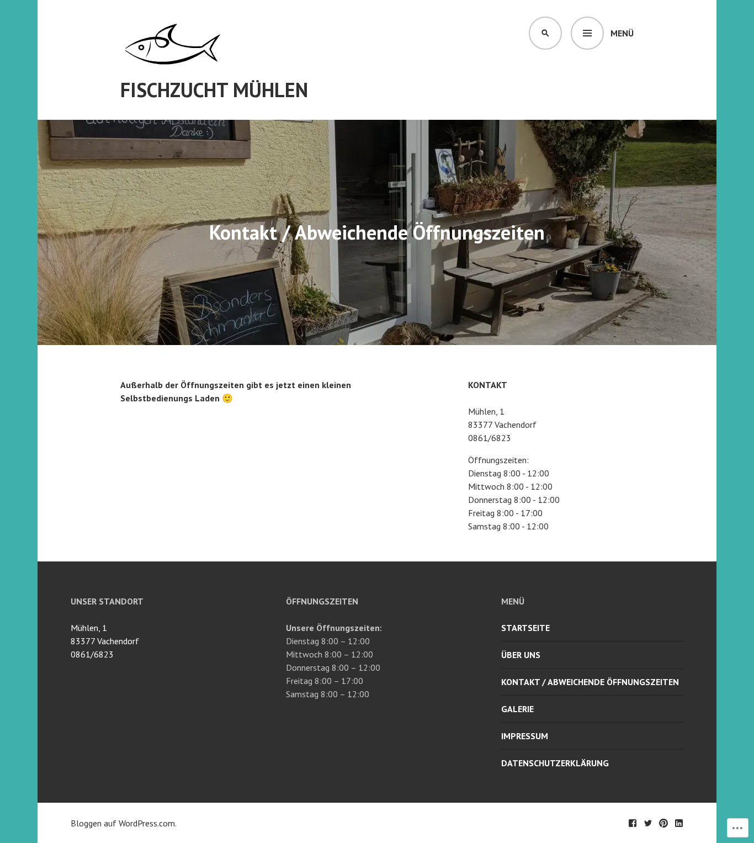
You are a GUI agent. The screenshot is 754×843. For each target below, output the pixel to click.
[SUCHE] (545, 33)
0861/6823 (92, 654)
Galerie (517, 708)
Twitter (648, 823)
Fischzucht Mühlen (214, 90)
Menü (622, 33)
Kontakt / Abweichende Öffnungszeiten (590, 681)
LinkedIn (679, 823)
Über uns (520, 654)
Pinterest (663, 823)
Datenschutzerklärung (555, 762)
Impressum (524, 735)
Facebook (632, 823)
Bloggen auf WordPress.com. (124, 823)
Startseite (525, 627)
